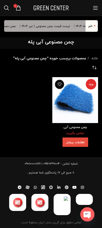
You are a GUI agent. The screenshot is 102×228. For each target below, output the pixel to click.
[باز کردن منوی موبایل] (95, 8)
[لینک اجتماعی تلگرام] (20, 187)
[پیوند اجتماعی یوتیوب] (74, 187)
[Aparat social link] (27, 187)
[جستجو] (6, 8)
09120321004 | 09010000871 (42, 163)
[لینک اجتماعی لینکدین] (59, 187)
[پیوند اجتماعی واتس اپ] (35, 187)
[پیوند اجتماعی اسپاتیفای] (51, 187)
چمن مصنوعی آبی (75, 127)
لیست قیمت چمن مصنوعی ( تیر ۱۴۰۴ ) (46, 26)
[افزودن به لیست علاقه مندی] (59, 84)
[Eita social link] (43, 187)
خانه (94, 58)
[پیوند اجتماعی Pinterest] (67, 187)
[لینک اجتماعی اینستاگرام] (82, 187)
